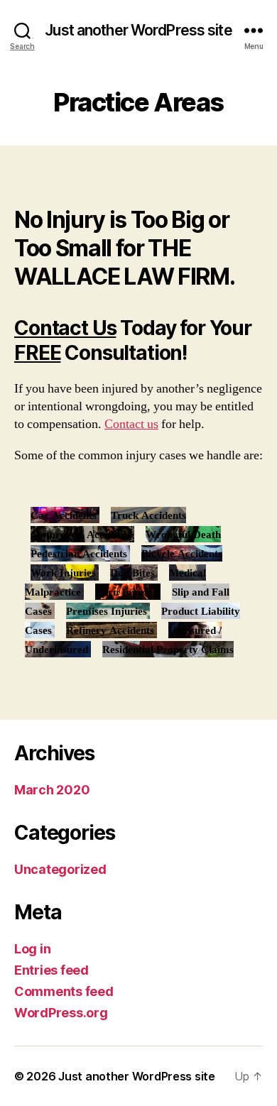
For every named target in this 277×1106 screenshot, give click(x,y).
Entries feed (51, 970)
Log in (32, 948)
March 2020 (51, 789)
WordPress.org (61, 1012)
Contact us (131, 424)
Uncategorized (60, 869)
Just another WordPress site (138, 30)
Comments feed (64, 991)
